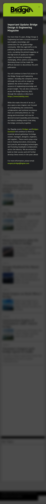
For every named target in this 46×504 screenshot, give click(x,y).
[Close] (39, 7)
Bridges (25, 129)
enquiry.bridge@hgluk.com (18, 163)
